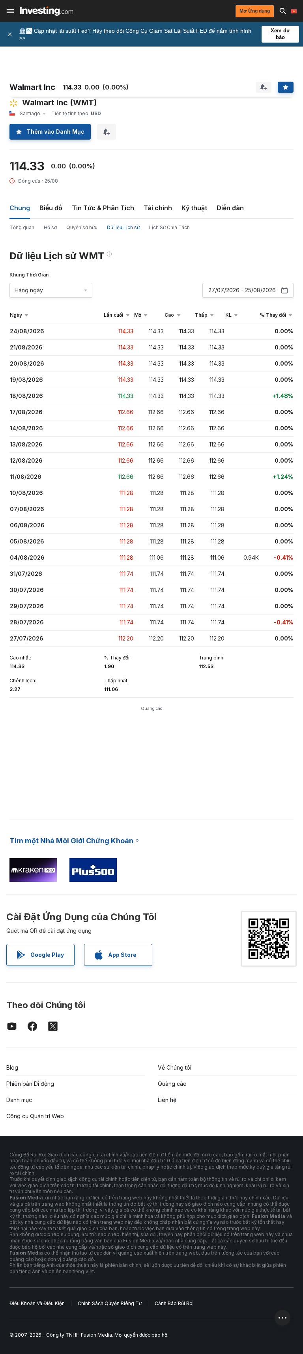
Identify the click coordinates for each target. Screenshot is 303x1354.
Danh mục (19, 1099)
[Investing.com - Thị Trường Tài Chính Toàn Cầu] (46, 11)
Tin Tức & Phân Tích (103, 208)
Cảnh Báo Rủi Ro (174, 1303)
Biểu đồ (50, 208)
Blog (12, 1067)
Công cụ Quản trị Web (35, 1116)
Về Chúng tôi (174, 1067)
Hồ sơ (50, 227)
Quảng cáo (172, 1083)
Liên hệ (167, 1099)
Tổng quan (21, 227)
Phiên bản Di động (30, 1083)
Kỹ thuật (194, 208)
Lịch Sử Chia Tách (169, 227)
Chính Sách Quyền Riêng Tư (110, 1303)
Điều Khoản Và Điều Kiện (37, 1303)
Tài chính (158, 208)
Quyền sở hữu (81, 227)
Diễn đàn (230, 208)
